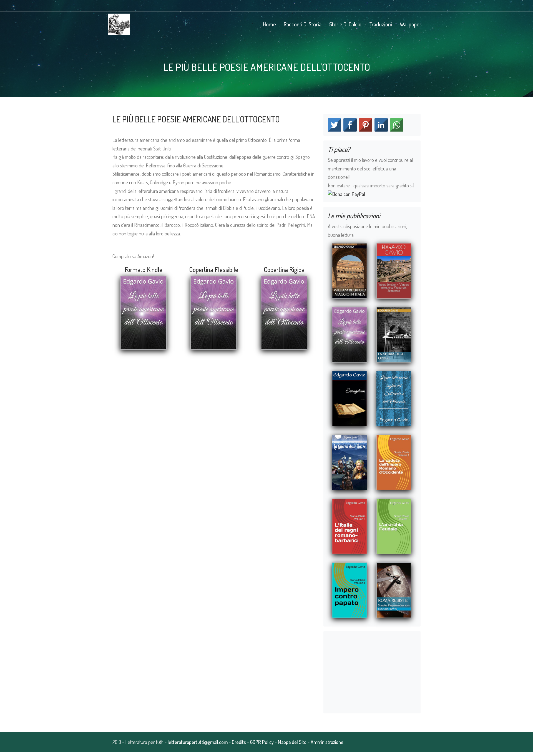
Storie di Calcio (345, 24)
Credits (239, 742)
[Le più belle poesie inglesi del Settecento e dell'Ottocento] (394, 398)
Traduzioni (380, 24)
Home (269, 24)
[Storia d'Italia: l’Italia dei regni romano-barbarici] (349, 525)
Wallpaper (410, 24)
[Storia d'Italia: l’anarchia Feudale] (394, 525)
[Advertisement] (213, 398)
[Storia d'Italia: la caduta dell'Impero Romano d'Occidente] (394, 462)
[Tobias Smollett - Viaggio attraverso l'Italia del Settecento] (394, 270)
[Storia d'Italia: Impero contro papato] (349, 589)
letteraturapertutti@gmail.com (198, 742)
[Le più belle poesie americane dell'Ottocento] (349, 334)
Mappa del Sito (292, 742)
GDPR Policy (262, 742)
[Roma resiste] (394, 589)
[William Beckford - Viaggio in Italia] (349, 270)
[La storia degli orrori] (394, 334)
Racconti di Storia (302, 24)
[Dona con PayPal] (346, 193)
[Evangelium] (349, 398)
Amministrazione (327, 742)
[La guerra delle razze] (349, 462)
